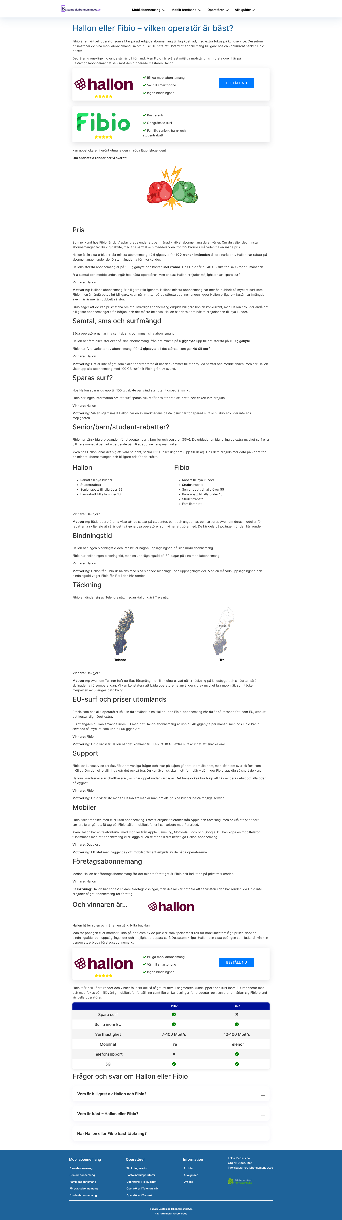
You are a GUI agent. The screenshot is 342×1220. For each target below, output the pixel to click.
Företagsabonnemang (84, 1188)
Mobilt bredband (184, 10)
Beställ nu (236, 83)
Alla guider (243, 10)
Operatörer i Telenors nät (142, 1188)
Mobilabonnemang (146, 10)
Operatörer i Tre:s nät (139, 1195)
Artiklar (188, 1168)
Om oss (188, 1181)
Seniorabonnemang (82, 1175)
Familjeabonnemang (83, 1181)
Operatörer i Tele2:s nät (141, 1181)
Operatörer (215, 10)
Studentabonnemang (83, 1195)
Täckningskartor (136, 1168)
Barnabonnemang (81, 1168)
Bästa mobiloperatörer (140, 1175)
